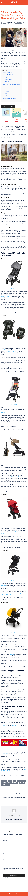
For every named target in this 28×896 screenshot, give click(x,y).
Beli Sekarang (14, 288)
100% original (4, 753)
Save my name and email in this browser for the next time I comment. (14, 869)
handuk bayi (23, 723)
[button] (1, 2)
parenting (14, 782)
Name (4, 853)
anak (10, 780)
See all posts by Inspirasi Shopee (14, 819)
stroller (22, 782)
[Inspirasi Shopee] (14, 2)
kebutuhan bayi (22, 780)
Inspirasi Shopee (7, 22)
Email (4, 859)
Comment (5, 840)
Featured (4, 23)
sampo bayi (14, 725)
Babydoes (3, 585)
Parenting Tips (18, 23)
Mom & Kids (10, 23)
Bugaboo (11, 654)
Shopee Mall (13, 734)
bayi (4, 725)
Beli (6, 121)
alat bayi (4, 780)
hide (9, 70)
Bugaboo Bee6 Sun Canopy (11, 647)
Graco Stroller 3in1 (10, 351)
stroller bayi (5, 784)
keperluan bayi (6, 782)
